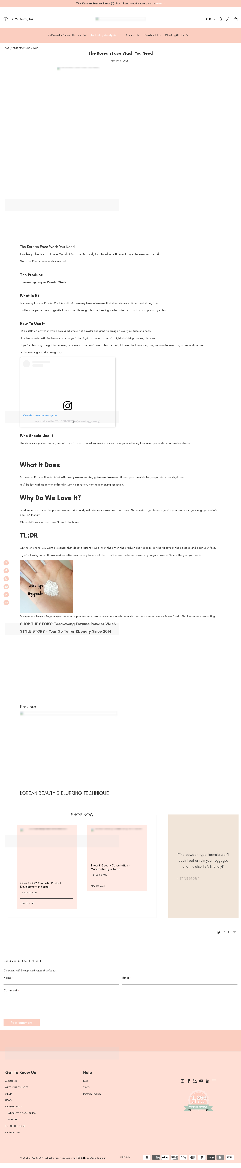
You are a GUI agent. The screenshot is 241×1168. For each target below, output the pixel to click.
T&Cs (86, 1087)
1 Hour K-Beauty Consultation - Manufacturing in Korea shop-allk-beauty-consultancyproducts (117, 846)
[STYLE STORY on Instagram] (6, 562)
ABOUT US (11, 1080)
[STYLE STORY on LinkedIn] (6, 594)
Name (9, 978)
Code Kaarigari (98, 1157)
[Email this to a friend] (234, 933)
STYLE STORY (36, 1157)
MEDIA (8, 1093)
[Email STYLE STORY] (6, 602)
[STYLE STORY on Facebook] (6, 570)
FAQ (85, 1080)
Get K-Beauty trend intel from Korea (117, 1038)
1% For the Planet (16, 1126)
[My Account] (228, 19)
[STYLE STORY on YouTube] (6, 586)
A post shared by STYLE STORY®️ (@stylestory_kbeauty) (67, 421)
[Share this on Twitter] (219, 933)
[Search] (222, 19)
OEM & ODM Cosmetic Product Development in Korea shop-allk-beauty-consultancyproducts (46, 854)
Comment (11, 990)
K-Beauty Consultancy (22, 1113)
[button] (67, 35)
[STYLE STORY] (120, 19)
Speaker (12, 1119)
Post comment (21, 1022)
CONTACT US (12, 1132)
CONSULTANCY (13, 1106)
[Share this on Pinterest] (229, 933)
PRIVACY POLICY (92, 1093)
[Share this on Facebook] (224, 933)
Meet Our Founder (16, 1087)
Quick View (46, 864)
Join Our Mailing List (21, 19)
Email (127, 978)
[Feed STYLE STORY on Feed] (6, 578)
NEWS (8, 1100)
